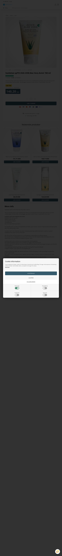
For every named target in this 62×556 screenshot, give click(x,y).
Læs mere (7, 267)
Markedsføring (45, 285)
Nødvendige (17, 285)
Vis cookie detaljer (31, 281)
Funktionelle (17, 292)
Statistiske (45, 292)
